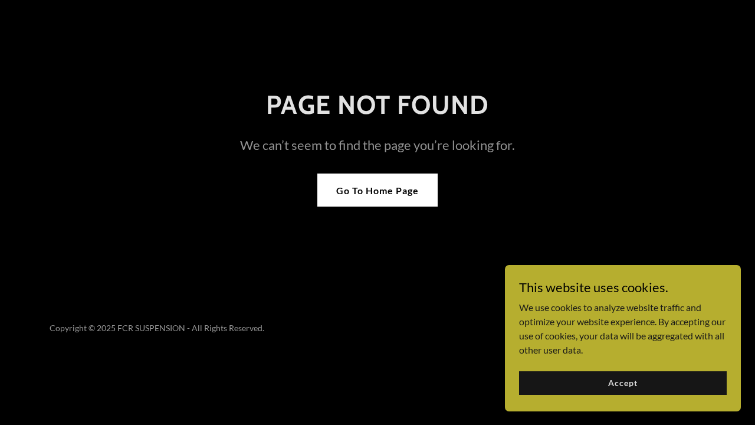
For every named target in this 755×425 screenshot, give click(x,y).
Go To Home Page (377, 190)
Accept (622, 383)
